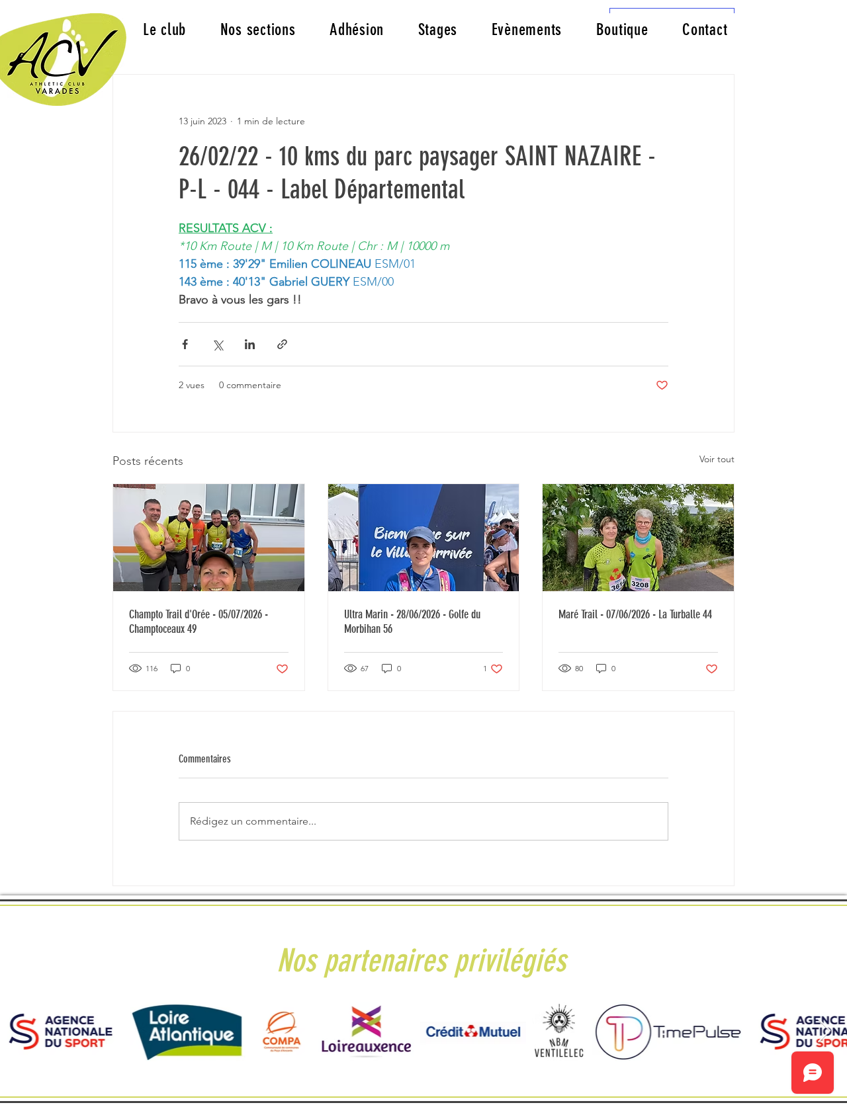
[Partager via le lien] (282, 344)
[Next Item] (824, 1031)
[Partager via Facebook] (185, 344)
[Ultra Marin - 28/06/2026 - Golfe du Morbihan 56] (423, 537)
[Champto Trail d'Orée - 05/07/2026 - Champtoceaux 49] (208, 537)
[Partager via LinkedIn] (250, 344)
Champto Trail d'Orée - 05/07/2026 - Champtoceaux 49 (198, 621)
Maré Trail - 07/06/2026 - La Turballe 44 (635, 614)
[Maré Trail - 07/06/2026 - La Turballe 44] (638, 537)
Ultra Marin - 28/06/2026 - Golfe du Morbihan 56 (412, 621)
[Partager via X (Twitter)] (217, 344)
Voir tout (717, 459)
